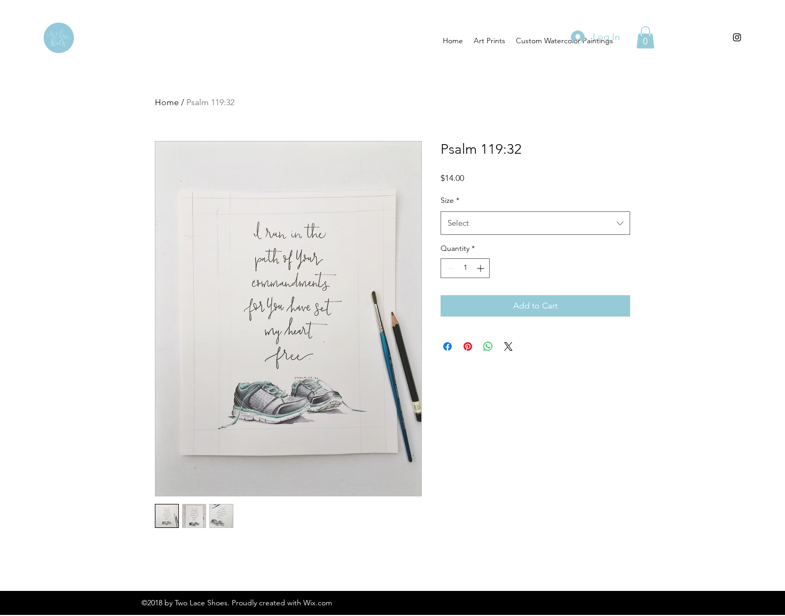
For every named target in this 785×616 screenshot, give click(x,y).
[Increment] (481, 268)
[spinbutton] (465, 268)
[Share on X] (508, 346)
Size (450, 200)
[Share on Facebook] (447, 346)
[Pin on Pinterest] (467, 346)
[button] (645, 37)
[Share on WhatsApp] (488, 346)
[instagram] (737, 37)
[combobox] (535, 223)
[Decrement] (449, 268)
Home (167, 102)
